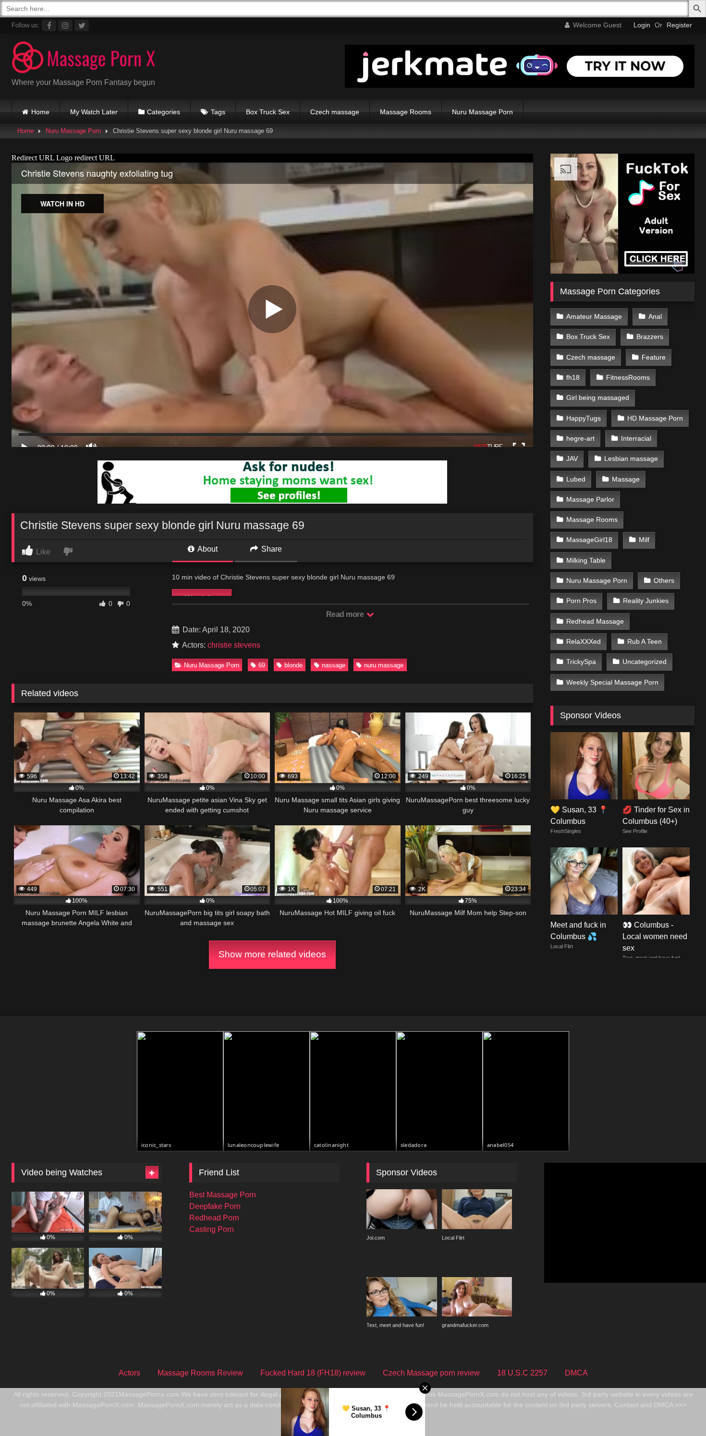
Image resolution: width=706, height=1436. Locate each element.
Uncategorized (644, 661)
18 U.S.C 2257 (522, 1373)
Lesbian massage (631, 458)
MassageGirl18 (589, 539)
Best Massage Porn (222, 1195)
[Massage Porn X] (84, 59)
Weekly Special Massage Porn (612, 682)
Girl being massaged (597, 397)
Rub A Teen (644, 641)
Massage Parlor (590, 499)
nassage (333, 665)
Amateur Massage (594, 316)
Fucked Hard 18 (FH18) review (312, 1373)
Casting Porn (211, 1229)
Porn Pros (581, 600)
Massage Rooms (405, 112)
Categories (163, 112)
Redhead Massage (595, 621)
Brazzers (649, 336)
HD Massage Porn (655, 418)
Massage (626, 479)
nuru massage (383, 665)
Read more (345, 614)
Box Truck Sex (268, 112)
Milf (644, 539)
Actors (129, 1373)
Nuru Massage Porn (482, 112)
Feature (654, 357)
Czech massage (334, 112)
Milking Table (586, 560)
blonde (293, 665)
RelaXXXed (583, 641)
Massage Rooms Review (200, 1373)
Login (641, 25)
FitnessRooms (628, 377)
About (207, 549)
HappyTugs (583, 418)
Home (40, 112)
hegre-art (580, 438)
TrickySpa (581, 661)
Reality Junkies (646, 600)
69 (261, 665)
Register (679, 25)
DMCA (576, 1373)
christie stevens (233, 645)
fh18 (573, 377)
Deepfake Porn (215, 1206)
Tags (218, 112)
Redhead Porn (214, 1218)
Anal (655, 316)
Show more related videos (272, 954)
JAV (572, 458)
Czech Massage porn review (431, 1373)
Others (664, 580)
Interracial (636, 438)
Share (270, 549)
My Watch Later (94, 112)
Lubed (575, 479)
